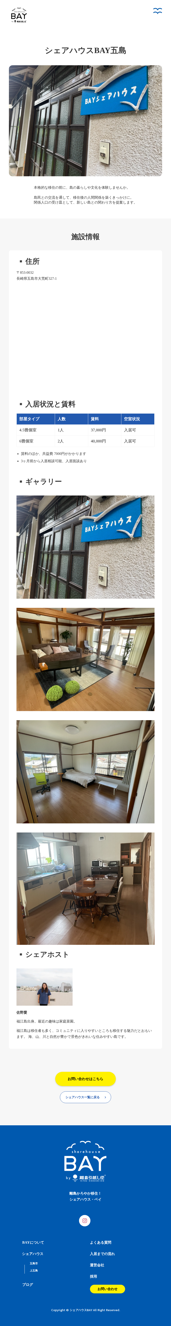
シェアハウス (32, 1254)
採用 (93, 1276)
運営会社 (97, 1265)
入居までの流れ (102, 1254)
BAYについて (33, 1242)
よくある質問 (100, 1242)
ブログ (27, 1284)
